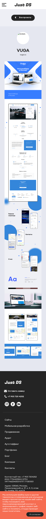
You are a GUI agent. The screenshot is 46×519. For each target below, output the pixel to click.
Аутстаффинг (12, 444)
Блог (7, 456)
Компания (10, 462)
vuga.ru (23, 54)
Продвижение (12, 432)
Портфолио (11, 450)
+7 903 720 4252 (16, 396)
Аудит (8, 438)
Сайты (8, 420)
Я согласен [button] (35, 514)
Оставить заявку (16, 391)
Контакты (10, 468)
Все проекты (25, 17)
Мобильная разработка (17, 426)
